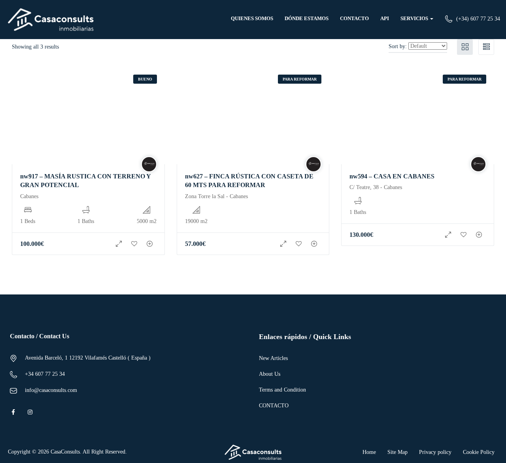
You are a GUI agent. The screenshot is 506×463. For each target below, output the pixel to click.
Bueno (145, 79)
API (384, 18)
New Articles (273, 358)
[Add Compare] (150, 244)
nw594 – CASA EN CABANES (391, 176)
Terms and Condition (282, 390)
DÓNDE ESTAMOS (307, 18)
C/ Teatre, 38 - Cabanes (375, 187)
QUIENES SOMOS (252, 18)
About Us (269, 374)
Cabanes (29, 196)
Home (369, 452)
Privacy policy (435, 452)
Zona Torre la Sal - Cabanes (216, 196)
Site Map (397, 452)
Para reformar (300, 79)
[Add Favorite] (134, 244)
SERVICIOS (414, 18)
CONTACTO (354, 18)
